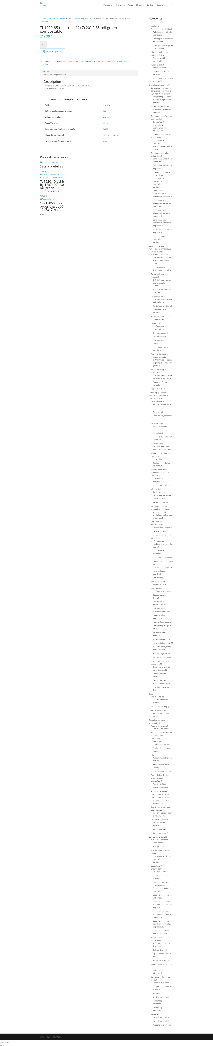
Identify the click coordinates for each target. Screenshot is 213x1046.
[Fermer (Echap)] (8, 1042)
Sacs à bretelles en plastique (79, 18)
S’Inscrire (140, 5)
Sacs (49, 18)
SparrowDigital (55, 1037)
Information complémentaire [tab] (54, 74)
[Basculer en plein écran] (3, 1042)
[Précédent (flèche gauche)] (1, 1045)
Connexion (120, 5)
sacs (98, 61)
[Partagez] (6, 1042)
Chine (105, 123)
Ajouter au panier (52, 51)
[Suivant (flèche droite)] (3, 1045)
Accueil (43, 18)
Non (105, 141)
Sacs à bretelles (59, 18)
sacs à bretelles (107, 61)
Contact (150, 5)
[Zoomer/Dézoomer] (1, 1042)
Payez (130, 5)
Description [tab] (47, 71)
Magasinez (107, 5)
